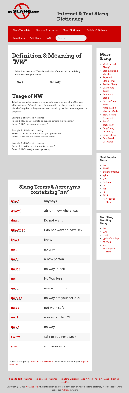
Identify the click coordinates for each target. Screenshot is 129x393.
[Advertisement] (65, 165)
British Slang (109, 134)
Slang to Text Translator (20, 378)
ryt (104, 185)
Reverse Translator (47, 30)
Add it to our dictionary (42, 361)
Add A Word (87, 378)
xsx (105, 245)
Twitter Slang (110, 84)
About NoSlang (102, 378)
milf (105, 188)
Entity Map (64, 382)
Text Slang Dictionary (69, 378)
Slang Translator (22, 30)
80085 (106, 168)
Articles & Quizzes (96, 30)
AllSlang (66, 389)
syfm (105, 175)
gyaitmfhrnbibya (111, 171)
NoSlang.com (32, 386)
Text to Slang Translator (45, 378)
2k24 (105, 195)
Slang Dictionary (72, 30)
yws (105, 178)
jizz (104, 165)
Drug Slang (19, 38)
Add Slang (35, 38)
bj (104, 192)
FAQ (48, 38)
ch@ (105, 234)
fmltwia (107, 181)
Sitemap (115, 378)
